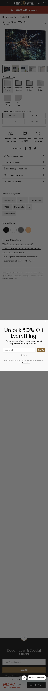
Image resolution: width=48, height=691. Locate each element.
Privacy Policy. (26, 362)
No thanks (24, 355)
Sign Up (41, 350)
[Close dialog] (45, 322)
